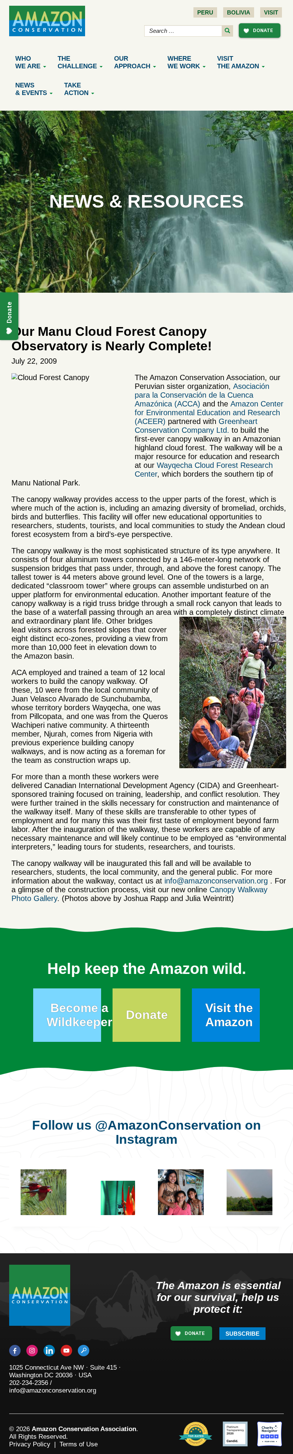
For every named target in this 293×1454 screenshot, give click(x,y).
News (31, 89)
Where (183, 62)
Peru (205, 12)
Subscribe (242, 1333)
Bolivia (238, 12)
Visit (271, 12)
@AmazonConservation (168, 1125)
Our (132, 62)
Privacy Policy (29, 1444)
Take (76, 89)
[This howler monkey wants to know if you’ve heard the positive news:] (123, 1203)
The (77, 62)
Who (27, 62)
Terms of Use (79, 1444)
